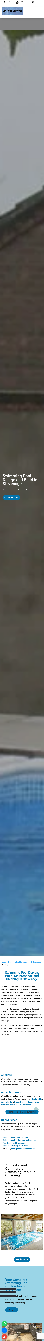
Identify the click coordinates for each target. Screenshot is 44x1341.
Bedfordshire (37, 1099)
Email (38, 2)
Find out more (12, 499)
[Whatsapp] (4, 1323)
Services (13, 1310)
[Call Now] (4, 1330)
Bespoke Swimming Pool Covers (15, 1146)
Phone (11, 2)
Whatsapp (24, 2)
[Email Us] (4, 1336)
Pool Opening (16, 1149)
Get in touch (22, 1259)
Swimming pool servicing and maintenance (19, 1140)
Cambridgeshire (7, 1102)
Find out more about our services (23, 1112)
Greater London (25, 1105)
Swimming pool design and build (15, 1137)
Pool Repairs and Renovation (14, 1143)
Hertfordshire (19, 1102)
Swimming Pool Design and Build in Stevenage (20, 477)
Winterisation (30, 1149)
